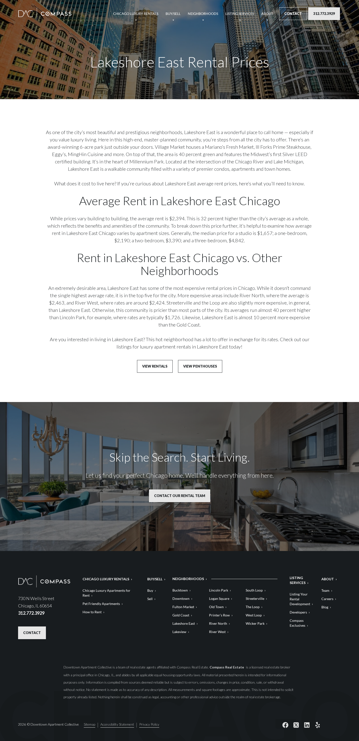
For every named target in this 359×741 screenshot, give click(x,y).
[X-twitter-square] (296, 725)
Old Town (216, 607)
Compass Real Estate (227, 667)
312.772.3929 (324, 13)
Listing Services (239, 13)
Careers (327, 599)
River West (217, 632)
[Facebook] (285, 725)
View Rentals (155, 366)
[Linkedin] (307, 725)
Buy (150, 590)
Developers (298, 612)
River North (218, 623)
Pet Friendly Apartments (101, 604)
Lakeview (179, 632)
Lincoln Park (218, 590)
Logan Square (219, 598)
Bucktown (180, 590)
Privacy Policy (149, 724)
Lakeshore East (183, 623)
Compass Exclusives (297, 622)
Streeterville (255, 598)
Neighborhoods (203, 13)
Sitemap (89, 724)
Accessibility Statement (117, 724)
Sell (150, 599)
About (267, 13)
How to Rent (92, 612)
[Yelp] (317, 725)
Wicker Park (255, 623)
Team (325, 590)
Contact (293, 13)
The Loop (253, 607)
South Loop (254, 590)
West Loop (254, 615)
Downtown (181, 598)
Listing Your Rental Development (300, 599)
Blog (324, 607)
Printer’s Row (219, 615)
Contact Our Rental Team (179, 496)
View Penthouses (200, 366)
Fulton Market (183, 607)
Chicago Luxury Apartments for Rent (106, 592)
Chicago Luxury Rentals (135, 13)
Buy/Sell (173, 13)
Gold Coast (180, 615)
